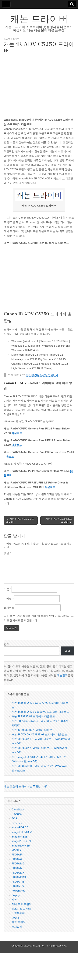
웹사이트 (9, 607)
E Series (17, 813)
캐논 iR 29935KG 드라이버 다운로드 (33, 716)
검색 (6, 644)
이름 (7, 589)
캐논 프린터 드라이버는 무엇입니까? (26, 786)
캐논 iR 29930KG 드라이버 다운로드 (33, 729)
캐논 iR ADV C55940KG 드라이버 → (58, 520)
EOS (14, 818)
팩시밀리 (17, 926)
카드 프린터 (19, 922)
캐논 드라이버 (39, 19)
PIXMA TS (18, 886)
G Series (17, 823)
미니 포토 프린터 (22, 904)
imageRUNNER (11, 39)
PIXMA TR (18, 881)
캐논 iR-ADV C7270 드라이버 (42, 375)
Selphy (16, 895)
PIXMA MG (18, 863)
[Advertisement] (39, 85)
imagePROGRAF (22, 840)
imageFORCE (20, 827)
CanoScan (18, 809)
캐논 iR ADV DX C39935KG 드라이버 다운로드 (39, 734)
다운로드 (17, 433)
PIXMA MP (18, 868)
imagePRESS (20, 836)
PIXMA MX (18, 872)
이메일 (8, 598)
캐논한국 (62, 675)
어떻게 (16, 917)
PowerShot (18, 890)
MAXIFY (16, 849)
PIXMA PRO (19, 877)
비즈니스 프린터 (21, 908)
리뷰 (14, 899)
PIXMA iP (17, 854)
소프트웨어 (18, 913)
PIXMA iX (17, 859)
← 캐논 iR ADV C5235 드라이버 (20, 520)
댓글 (7, 553)
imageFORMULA (22, 832)
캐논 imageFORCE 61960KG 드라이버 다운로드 (40, 711)
